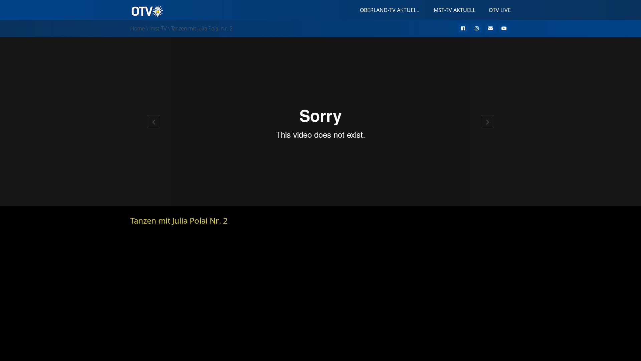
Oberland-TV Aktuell (389, 10)
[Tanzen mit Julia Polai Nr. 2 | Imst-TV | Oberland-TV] (147, 10)
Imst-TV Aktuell (453, 10)
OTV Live (500, 10)
